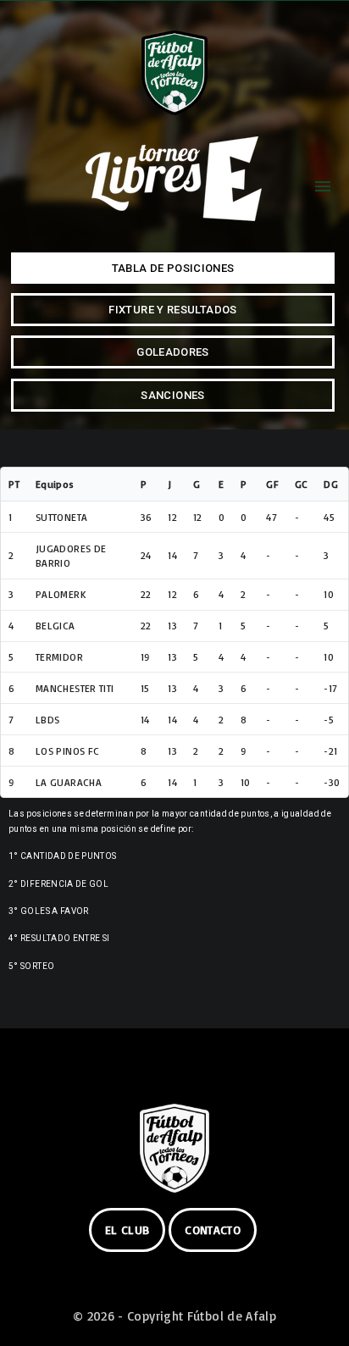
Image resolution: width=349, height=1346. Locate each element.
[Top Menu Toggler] (322, 186)
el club (127, 1229)
